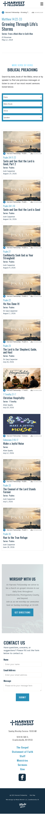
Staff (22, 756)
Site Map (32, 795)
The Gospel (22, 747)
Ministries (22, 760)
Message (7, 681)
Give (22, 769)
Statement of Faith (22, 752)
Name (6, 659)
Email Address (9, 670)
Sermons (22, 765)
